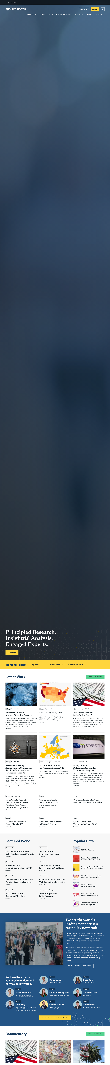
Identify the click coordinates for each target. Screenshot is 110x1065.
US (8, 2)
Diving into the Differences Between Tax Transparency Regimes (84, 768)
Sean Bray (20, 1005)
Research (30, 14)
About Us (99, 14)
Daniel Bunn (55, 980)
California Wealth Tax (56, 665)
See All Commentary (95, 1034)
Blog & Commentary (63, 14)
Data (50, 14)
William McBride (23, 992)
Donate (94, 9)
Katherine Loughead (59, 992)
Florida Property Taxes (75, 665)
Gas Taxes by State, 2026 (50, 713)
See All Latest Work (95, 676)
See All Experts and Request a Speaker (55, 1017)
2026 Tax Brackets (87, 850)
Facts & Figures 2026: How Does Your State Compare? (90, 859)
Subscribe (83, 9)
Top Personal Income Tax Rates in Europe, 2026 (90, 903)
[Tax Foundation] (16, 9)
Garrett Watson (56, 1005)
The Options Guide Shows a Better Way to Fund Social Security (49, 802)
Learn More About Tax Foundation (79, 965)
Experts (42, 14)
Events (90, 14)
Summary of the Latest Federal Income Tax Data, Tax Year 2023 (92, 868)
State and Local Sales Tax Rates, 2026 (88, 886)
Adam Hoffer (89, 1005)
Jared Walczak (90, 992)
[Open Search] (102, 9)
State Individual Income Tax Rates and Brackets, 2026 (91, 877)
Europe (15, 2)
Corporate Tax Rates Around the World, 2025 (89, 895)
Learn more (12, 652)
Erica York (88, 980)
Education (79, 14)
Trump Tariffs (34, 665)
